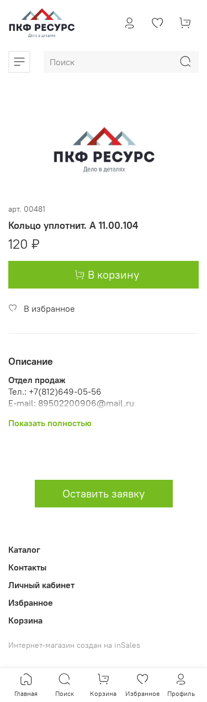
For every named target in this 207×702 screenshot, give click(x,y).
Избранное (30, 602)
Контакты (27, 567)
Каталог (24, 549)
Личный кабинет (41, 584)
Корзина (25, 620)
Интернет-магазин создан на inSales (74, 645)
